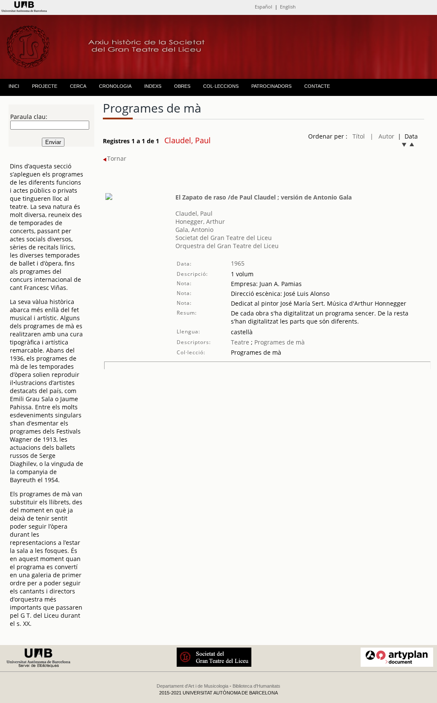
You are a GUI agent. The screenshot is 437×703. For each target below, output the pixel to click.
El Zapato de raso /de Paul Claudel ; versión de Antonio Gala (263, 197)
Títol (359, 136)
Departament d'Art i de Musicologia (192, 686)
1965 (238, 263)
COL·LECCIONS (221, 86)
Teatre (240, 342)
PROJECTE (44, 86)
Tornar (116, 158)
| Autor (382, 136)
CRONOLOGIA (115, 86)
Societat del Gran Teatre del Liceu (223, 238)
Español (263, 6)
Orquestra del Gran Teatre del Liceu (227, 246)
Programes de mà (279, 342)
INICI (14, 86)
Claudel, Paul (194, 213)
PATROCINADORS (271, 86)
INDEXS (152, 86)
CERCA (78, 86)
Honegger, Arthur (200, 221)
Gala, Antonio (194, 230)
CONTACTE (317, 86)
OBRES (182, 86)
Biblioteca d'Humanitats (256, 686)
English (288, 6)
